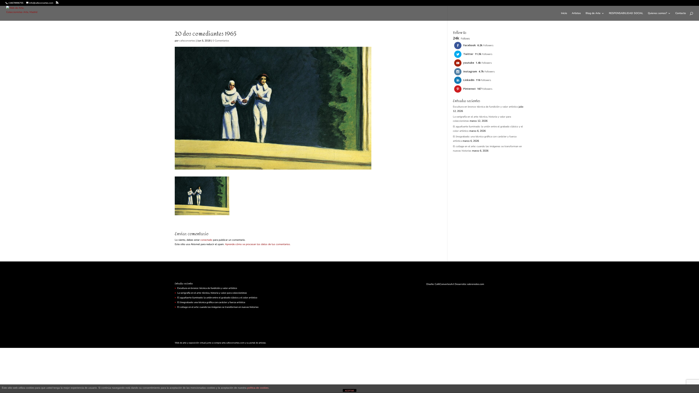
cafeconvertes (187, 40)
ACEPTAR (349, 391)
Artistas (576, 13)
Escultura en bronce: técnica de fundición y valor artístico (485, 106)
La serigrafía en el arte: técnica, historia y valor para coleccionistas (212, 293)
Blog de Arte (593, 13)
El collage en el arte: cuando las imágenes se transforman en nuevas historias (217, 307)
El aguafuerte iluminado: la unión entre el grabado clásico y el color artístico (217, 297)
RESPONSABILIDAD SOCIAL (626, 13)
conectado (206, 240)
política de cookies (257, 387)
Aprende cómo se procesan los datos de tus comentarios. (258, 244)
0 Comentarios (221, 40)
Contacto (680, 13)
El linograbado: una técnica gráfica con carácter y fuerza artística (211, 302)
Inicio (564, 13)
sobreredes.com (475, 284)
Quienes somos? (657, 13)
